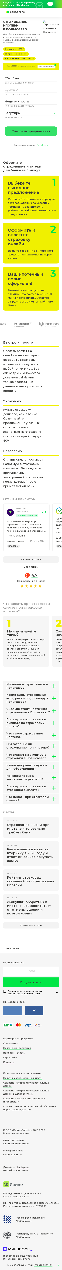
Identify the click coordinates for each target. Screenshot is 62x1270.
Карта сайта (10, 1057)
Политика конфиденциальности (22, 1078)
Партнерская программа (18, 1038)
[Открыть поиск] (42, 12)
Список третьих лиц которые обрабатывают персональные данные (29, 1108)
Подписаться (30, 982)
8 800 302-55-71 (12, 1154)
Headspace (22, 1167)
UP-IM (24, 1170)
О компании (10, 1043)
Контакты (8, 1062)
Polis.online (12, 948)
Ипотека (13, 546)
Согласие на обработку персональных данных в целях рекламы (26, 1092)
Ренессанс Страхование (22, 510)
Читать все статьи (31, 925)
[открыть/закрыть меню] (51, 12)
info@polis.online (13, 1150)
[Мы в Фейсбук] (34, 1010)
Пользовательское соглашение (22, 1073)
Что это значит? (43, 1265)
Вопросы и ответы (14, 1052)
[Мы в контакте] (12, 1010)
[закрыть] (57, 4)
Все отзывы (31, 566)
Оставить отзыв (31, 559)
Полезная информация (17, 1048)
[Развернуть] (57, 992)
